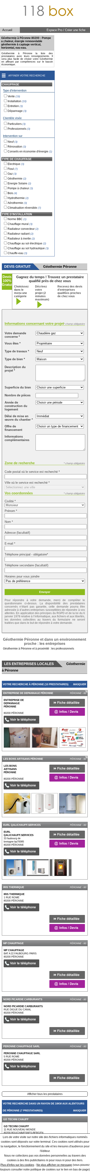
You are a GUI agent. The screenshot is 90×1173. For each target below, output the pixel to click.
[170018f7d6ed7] (15, 867)
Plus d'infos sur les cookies (17, 1165)
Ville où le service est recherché (27, 482)
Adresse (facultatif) (17, 532)
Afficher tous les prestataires (45, 1094)
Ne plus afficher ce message (54, 1165)
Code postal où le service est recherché (32, 471)
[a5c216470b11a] (17, 803)
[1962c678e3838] (17, 737)
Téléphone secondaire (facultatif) (26, 565)
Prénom (11, 511)
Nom (9, 521)
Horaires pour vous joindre (22, 576)
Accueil (7, 30)
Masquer (79, 684)
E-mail (10, 543)
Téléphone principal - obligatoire (26, 554)
